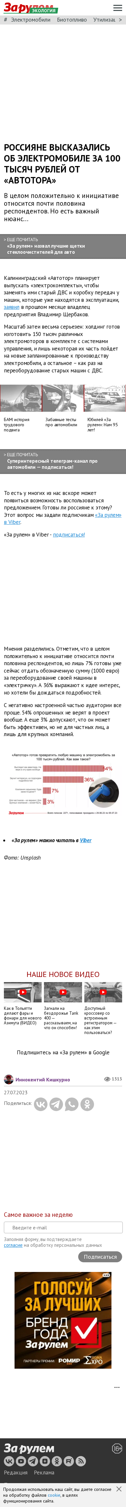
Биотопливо (72, 19)
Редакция (15, 1472)
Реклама (44, 1472)
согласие (13, 1245)
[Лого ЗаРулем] (29, 1448)
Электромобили (30, 19)
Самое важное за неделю (38, 1214)
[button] (119, 1489)
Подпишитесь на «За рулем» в (63, 1052)
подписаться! (69, 534)
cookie (54, 1495)
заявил (11, 306)
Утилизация (108, 19)
